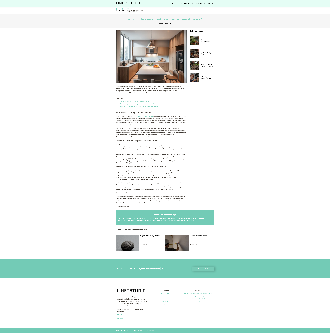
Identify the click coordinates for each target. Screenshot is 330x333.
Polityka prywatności (122, 330)
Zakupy (211, 3)
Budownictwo (200, 3)
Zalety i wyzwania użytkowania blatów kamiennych (140, 106)
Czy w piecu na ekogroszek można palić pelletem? (206, 53)
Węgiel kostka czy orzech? (150, 236)
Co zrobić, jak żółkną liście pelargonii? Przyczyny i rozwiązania (207, 41)
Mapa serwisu (137, 330)
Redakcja (121, 314)
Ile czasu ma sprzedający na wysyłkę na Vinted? (198, 293)
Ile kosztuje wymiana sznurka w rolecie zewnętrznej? (207, 78)
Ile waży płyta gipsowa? (198, 236)
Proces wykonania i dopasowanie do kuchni (137, 104)
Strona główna (120, 10)
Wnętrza (173, 3)
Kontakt (120, 318)
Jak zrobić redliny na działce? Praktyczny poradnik (207, 65)
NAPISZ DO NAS (203, 268)
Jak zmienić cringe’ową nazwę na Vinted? (197, 296)
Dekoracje (188, 3)
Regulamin (150, 330)
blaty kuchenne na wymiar (143, 116)
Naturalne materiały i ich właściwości (134, 101)
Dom (181, 3)
